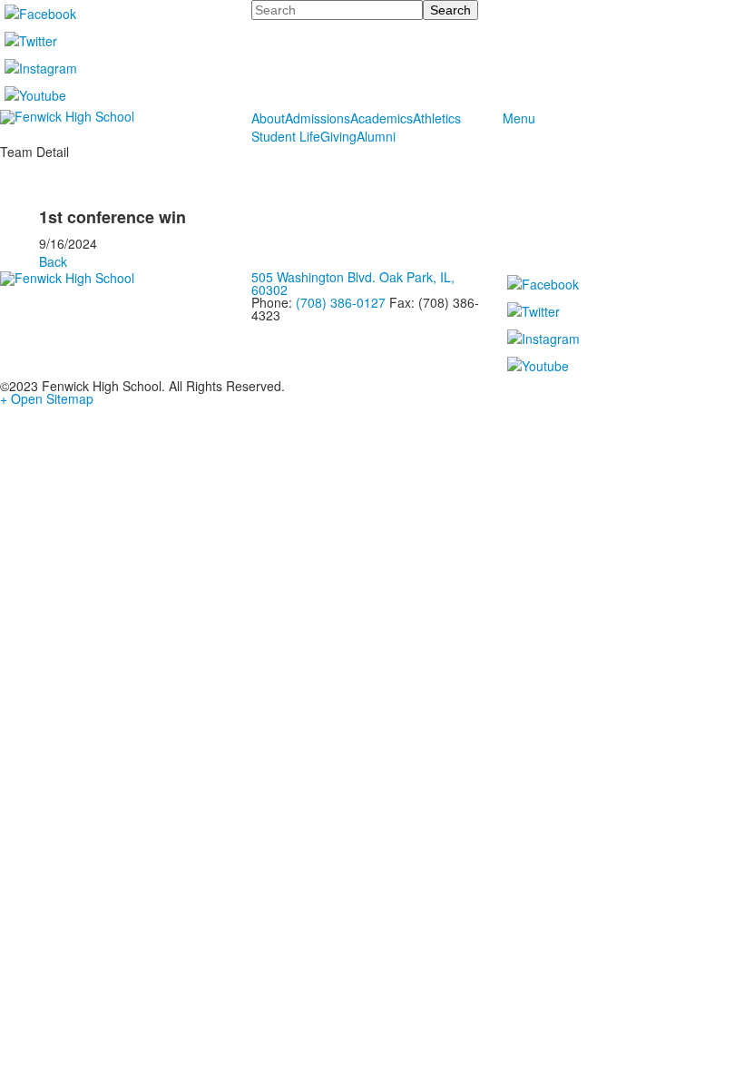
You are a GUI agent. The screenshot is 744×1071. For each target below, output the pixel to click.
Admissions (317, 118)
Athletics (437, 118)
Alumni (376, 136)
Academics (381, 118)
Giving (338, 136)
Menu (519, 118)
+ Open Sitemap (46, 398)
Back (53, 261)
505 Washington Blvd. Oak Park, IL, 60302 (353, 283)
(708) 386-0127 (341, 302)
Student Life (285, 136)
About (268, 118)
